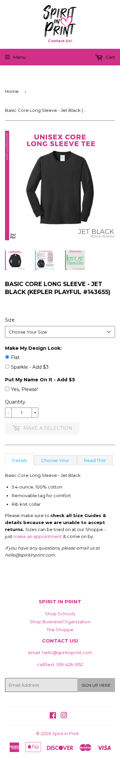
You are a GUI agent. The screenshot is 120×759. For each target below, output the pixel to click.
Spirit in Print (65, 733)
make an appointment (37, 536)
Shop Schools (60, 613)
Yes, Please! (24, 389)
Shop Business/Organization (60, 621)
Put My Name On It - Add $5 (40, 380)
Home (12, 91)
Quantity (15, 402)
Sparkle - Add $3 (30, 367)
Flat (15, 357)
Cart (110, 57)
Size (10, 320)
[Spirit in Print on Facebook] (52, 716)
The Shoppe (60, 629)
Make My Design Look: (33, 348)
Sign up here (96, 685)
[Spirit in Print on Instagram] (64, 716)
